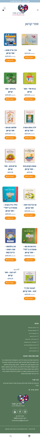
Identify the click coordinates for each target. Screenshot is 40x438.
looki (11, 429)
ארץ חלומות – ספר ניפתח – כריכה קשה (10, 249)
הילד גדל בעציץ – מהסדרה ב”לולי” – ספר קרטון (10, 207)
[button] (3, 10)
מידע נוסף (10, 60)
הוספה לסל (30, 57)
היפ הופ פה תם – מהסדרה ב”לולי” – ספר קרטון (29, 249)
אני (29, 50)
